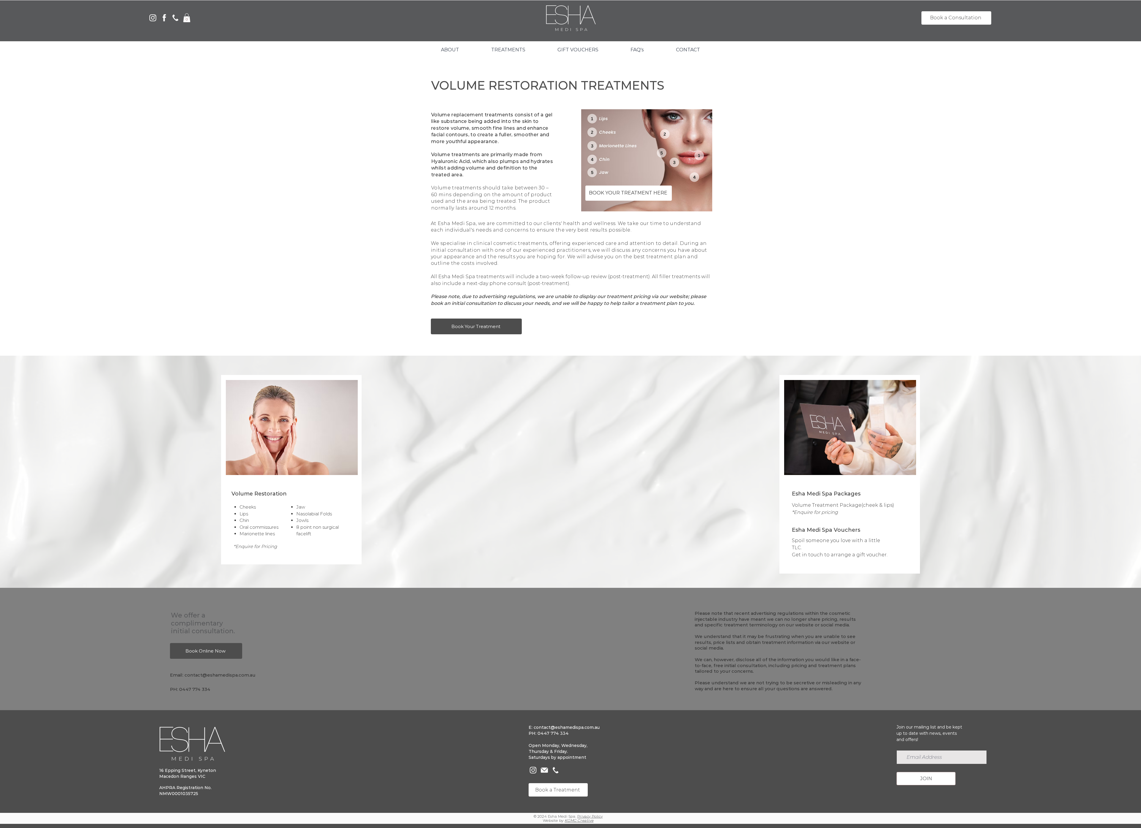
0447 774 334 (194, 689)
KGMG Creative (579, 820)
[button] (186, 17)
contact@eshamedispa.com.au (220, 675)
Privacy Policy (590, 816)
